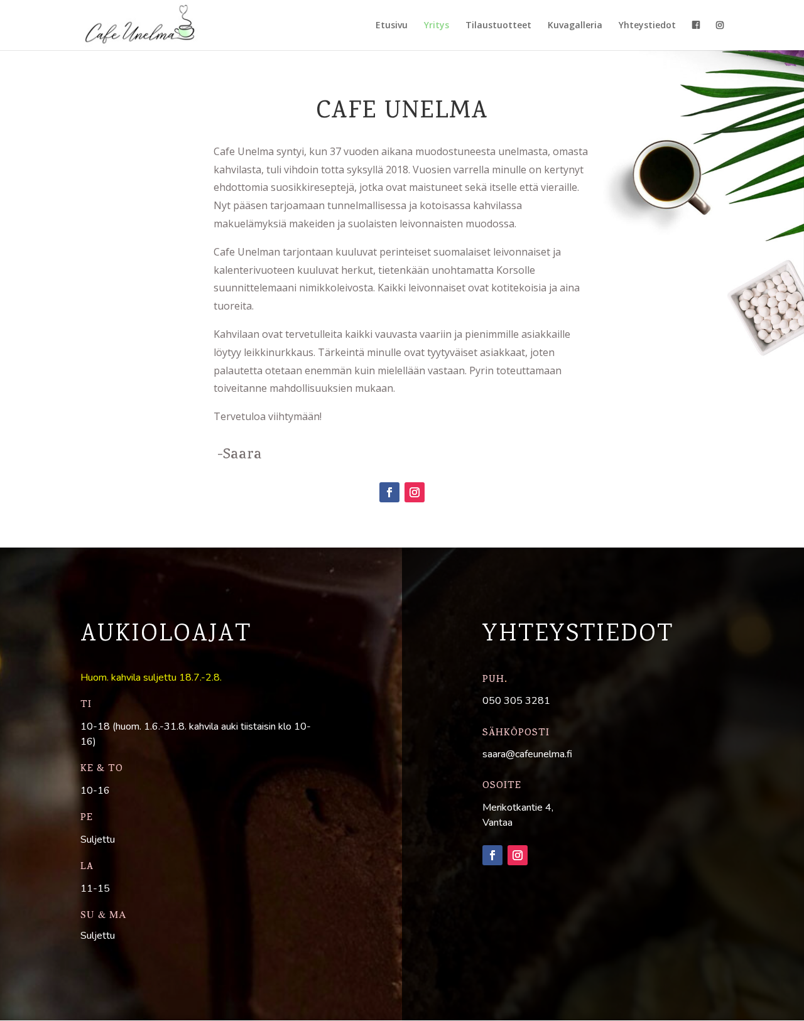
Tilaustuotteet (498, 26)
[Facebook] (389, 492)
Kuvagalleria (575, 26)
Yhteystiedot (647, 26)
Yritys (436, 26)
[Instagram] (415, 492)
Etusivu (392, 26)
